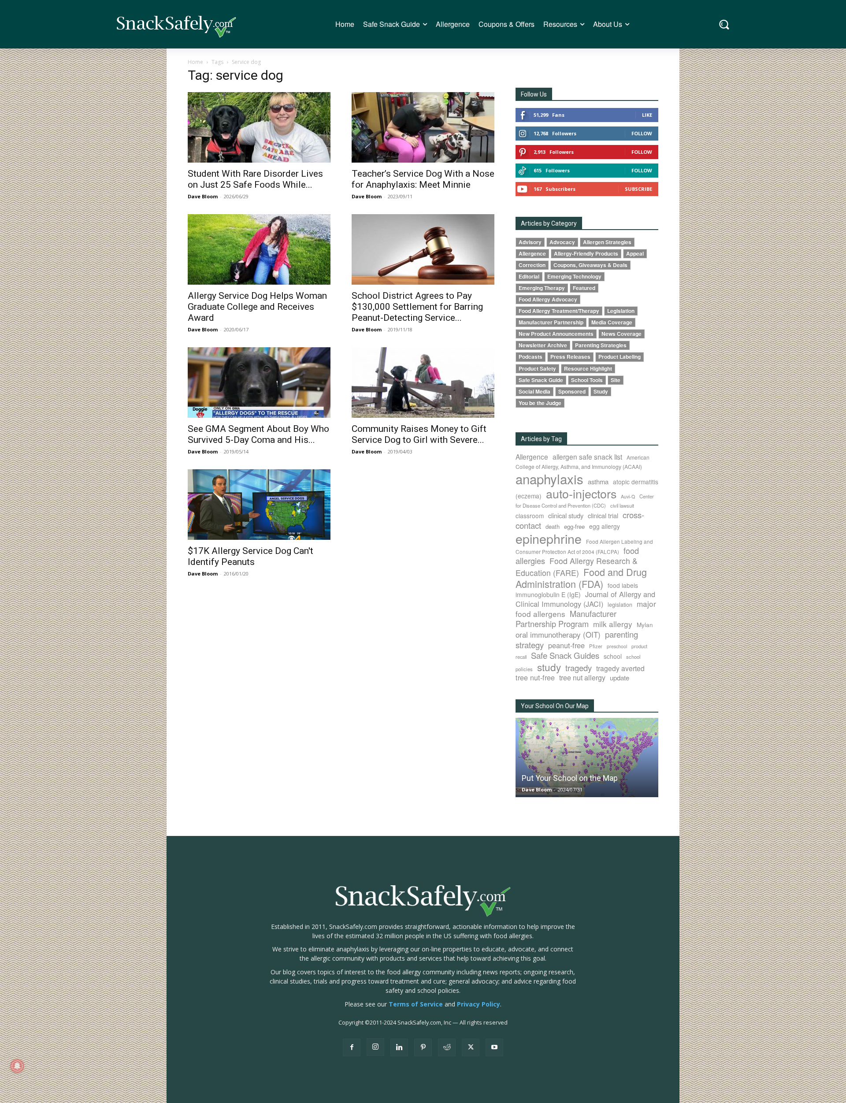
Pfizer (595, 646)
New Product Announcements (556, 334)
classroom (530, 515)
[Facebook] (351, 1047)
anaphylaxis (549, 478)
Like (647, 114)
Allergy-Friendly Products (586, 253)
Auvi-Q (628, 496)
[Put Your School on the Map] (587, 757)
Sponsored (572, 391)
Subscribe (638, 189)
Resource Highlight (588, 368)
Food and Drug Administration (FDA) (581, 577)
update (619, 677)
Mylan (645, 624)
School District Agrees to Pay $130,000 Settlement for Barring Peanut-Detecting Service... (417, 306)
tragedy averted (620, 668)
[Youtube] (494, 1047)
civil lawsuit (622, 505)
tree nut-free (535, 677)
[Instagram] (375, 1047)
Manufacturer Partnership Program (566, 618)
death (552, 526)
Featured (584, 288)
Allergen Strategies (607, 242)
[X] (470, 1047)
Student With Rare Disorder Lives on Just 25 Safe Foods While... (255, 179)
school (613, 656)
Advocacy (562, 242)
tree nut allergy (582, 677)
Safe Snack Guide (541, 380)
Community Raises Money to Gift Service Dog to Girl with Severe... (419, 434)
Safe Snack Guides (565, 655)
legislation (620, 605)
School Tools (587, 380)
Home (195, 62)
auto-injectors (581, 493)
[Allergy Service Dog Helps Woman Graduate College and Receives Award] (259, 249)
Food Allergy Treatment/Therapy (559, 311)
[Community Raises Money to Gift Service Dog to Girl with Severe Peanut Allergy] (423, 382)
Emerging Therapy (542, 288)
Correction (532, 265)
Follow (641, 133)
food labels (623, 585)
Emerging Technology (574, 276)
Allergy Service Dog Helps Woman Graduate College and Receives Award (257, 306)
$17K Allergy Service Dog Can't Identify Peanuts (250, 556)
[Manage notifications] (17, 1066)
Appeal (635, 253)
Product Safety (537, 368)
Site (615, 380)
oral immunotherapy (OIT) (558, 634)
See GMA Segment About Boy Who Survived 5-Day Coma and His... (258, 434)
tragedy (578, 667)
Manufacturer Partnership (551, 322)
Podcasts (530, 356)
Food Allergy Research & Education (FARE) (577, 566)
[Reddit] (447, 1047)
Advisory (530, 242)
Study (601, 391)
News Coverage (621, 334)
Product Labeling (619, 356)
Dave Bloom (203, 196)
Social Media (534, 391)
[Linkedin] (399, 1047)
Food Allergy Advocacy (548, 299)
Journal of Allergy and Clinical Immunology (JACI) (585, 599)
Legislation (620, 311)
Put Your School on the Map (570, 778)
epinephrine (549, 538)
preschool (617, 646)
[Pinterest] (423, 1047)
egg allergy (604, 526)
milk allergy (612, 623)
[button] (724, 24)
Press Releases (570, 356)
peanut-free (566, 645)
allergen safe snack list (587, 456)
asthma (598, 481)
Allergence (532, 253)
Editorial (529, 276)
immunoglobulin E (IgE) (548, 594)
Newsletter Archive (543, 345)
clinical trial (603, 515)
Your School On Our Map (555, 705)
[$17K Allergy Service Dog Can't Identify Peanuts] (259, 504)
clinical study (565, 515)
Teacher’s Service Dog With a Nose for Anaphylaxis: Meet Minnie (423, 179)
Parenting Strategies (601, 345)
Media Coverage (611, 322)
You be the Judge (540, 403)
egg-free (574, 526)
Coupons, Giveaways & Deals (590, 265)
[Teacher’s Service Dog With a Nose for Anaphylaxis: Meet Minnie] (423, 127)
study (549, 667)
